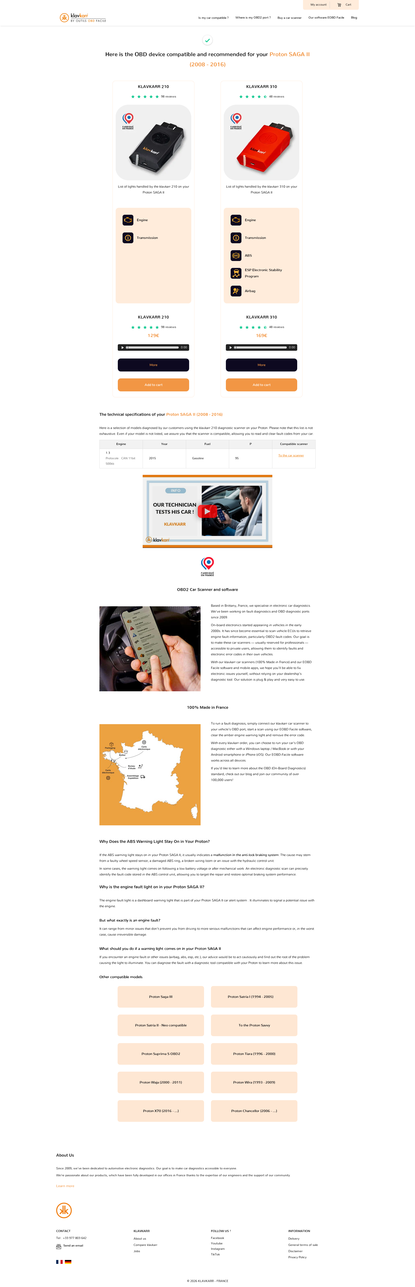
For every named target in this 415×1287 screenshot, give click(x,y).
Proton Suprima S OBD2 (161, 1054)
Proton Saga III (160, 997)
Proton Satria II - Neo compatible (161, 1025)
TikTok (215, 1254)
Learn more (65, 1186)
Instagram (218, 1248)
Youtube (217, 1243)
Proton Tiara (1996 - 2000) (254, 1054)
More (153, 365)
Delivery (293, 1238)
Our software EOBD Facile (326, 18)
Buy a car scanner (290, 18)
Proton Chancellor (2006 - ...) (254, 1111)
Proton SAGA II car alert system (224, 900)
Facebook (217, 1238)
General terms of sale (303, 1245)
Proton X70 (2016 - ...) (161, 1111)
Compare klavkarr (145, 1245)
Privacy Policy (297, 1257)
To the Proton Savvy (254, 1025)
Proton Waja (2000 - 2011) (161, 1082)
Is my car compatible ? (213, 18)
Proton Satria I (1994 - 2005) (254, 997)
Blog (354, 18)
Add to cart (154, 385)
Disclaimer (295, 1251)
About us (140, 1238)
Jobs (137, 1251)
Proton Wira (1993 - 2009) (254, 1082)
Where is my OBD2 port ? (253, 18)
